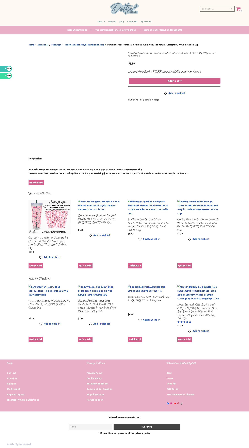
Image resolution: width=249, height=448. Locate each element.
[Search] (231, 9)
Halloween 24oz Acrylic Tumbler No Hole (84, 44)
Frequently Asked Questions (23, 399)
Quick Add (35, 265)
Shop (99, 21)
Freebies (112, 21)
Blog (121, 21)
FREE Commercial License (180, 394)
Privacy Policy (94, 372)
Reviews (11, 383)
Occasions (42, 44)
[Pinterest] (178, 403)
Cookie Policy (94, 378)
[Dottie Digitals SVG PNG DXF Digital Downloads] (124, 8)
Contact (11, 372)
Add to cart (175, 80)
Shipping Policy (95, 394)
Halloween (56, 44)
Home (31, 44)
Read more (36, 182)
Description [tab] (35, 158)
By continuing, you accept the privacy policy (125, 433)
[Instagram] (171, 403)
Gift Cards (172, 389)
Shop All (171, 383)
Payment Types (15, 394)
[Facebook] (168, 403)
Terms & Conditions (98, 383)
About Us (12, 378)
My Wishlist (132, 21)
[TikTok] (181, 403)
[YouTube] (174, 403)
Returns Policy (95, 399)
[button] (184, 322)
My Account (146, 21)
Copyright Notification (99, 389)
